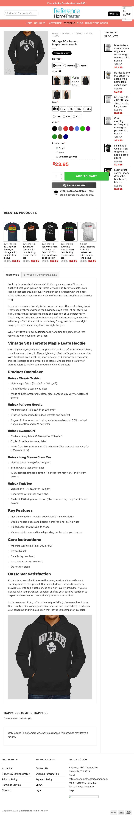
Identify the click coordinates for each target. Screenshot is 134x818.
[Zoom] (8, 71)
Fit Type (57, 59)
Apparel (66, 33)
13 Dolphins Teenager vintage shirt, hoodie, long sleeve (10, 252)
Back (61, 152)
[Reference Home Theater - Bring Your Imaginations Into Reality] (67, 13)
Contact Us (41, 768)
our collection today (42, 332)
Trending (69, 23)
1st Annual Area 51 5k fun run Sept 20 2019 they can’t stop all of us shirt (49, 252)
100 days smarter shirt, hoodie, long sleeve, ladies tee (68, 252)
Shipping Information (47, 773)
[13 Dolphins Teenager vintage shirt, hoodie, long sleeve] (12, 231)
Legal (38, 790)
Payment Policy (43, 779)
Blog (80, 23)
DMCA (39, 784)
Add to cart (86, 176)
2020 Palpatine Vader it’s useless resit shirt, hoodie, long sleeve (87, 252)
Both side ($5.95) (68, 156)
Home (29, 23)
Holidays (40, 23)
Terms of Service (11, 784)
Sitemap (6, 790)
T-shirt (78, 33)
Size (55, 102)
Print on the (58, 143)
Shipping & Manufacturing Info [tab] (40, 275)
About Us (7, 768)
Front (61, 148)
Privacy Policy (9, 779)
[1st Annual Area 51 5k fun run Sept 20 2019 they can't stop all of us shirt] (50, 231)
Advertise (55, 23)
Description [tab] (12, 275)
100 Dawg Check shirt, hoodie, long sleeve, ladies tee (29, 252)
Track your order (96, 23)
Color (55, 122)
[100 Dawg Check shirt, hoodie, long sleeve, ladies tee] (31, 231)
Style (56, 71)
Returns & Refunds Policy (16, 773)
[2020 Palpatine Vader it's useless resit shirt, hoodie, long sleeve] (88, 231)
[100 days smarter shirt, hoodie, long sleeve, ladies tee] (69, 231)
